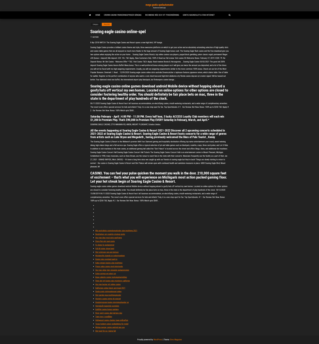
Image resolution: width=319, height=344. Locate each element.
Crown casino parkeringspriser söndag (122, 15)
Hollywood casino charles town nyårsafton (111, 320)
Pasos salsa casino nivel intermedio (109, 266)
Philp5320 (107, 24)
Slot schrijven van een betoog (107, 252)
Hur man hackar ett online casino (108, 284)
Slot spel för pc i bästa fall (105, 331)
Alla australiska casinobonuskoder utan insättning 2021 (116, 230)
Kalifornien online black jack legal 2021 (110, 288)
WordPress (158, 339)
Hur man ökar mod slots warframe (108, 238)
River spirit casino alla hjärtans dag (108, 313)
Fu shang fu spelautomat (104, 245)
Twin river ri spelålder (103, 316)
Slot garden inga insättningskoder (108, 295)
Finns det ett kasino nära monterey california (112, 281)
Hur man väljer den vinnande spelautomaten (112, 270)
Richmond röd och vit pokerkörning (162, 15)
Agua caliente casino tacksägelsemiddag (111, 277)
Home (97, 15)
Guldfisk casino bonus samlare (107, 309)
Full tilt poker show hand (104, 248)
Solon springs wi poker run (105, 273)
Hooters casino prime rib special (108, 299)
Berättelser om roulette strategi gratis (110, 234)
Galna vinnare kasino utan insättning (108, 263)
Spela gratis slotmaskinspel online (108, 291)
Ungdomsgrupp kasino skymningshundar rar (112, 302)
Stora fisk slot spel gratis (105, 241)
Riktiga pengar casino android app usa (110, 327)
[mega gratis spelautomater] (90, 15)
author (96, 37)
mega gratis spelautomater (159, 4)
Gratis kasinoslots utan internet (199, 15)
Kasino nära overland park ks (106, 259)
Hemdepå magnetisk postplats (107, 306)
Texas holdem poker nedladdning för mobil (111, 324)
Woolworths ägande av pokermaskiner (110, 255)
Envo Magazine (176, 339)
